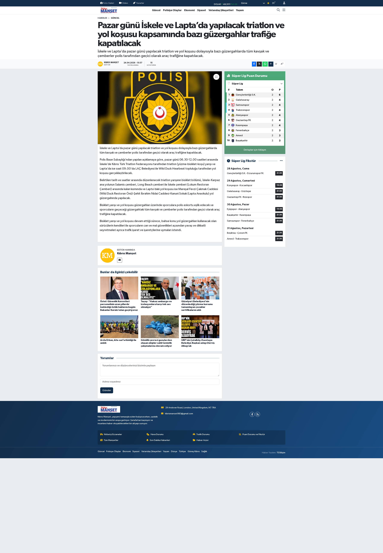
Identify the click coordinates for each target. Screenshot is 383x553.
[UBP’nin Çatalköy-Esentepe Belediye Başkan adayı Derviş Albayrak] (200, 326)
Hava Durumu (157, 434)
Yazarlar (140, 3)
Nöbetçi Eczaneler (113, 434)
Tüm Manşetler (111, 440)
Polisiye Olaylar (172, 10)
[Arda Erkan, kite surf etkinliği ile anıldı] (119, 326)
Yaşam (240, 10)
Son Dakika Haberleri (160, 440)
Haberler (102, 18)
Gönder (106, 390)
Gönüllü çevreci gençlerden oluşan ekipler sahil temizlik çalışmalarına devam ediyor (156, 343)
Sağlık (204, 451)
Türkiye (182, 451)
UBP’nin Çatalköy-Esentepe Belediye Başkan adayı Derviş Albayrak (198, 343)
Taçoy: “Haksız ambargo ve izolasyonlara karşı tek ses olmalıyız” (156, 304)
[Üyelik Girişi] (283, 3)
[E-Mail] (119, 260)
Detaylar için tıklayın (255, 150)
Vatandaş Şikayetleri (221, 10)
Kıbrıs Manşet (126, 253)
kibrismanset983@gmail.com (179, 413)
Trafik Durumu (203, 434)
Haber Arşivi (202, 440)
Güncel (156, 10)
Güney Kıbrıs (194, 451)
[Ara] (278, 10)
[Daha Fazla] (270, 64)
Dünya (174, 451)
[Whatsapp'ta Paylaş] (265, 64)
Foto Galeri (108, 3)
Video (125, 3)
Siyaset (201, 10)
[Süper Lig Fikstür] (281, 161)
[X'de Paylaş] (259, 64)
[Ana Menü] (283, 10)
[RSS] (257, 414)
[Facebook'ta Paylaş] (254, 64)
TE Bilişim (281, 452)
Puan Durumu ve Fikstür (254, 434)
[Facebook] (252, 414)
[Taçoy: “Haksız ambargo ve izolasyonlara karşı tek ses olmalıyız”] (160, 288)
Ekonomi (189, 10)
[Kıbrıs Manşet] (107, 255)
